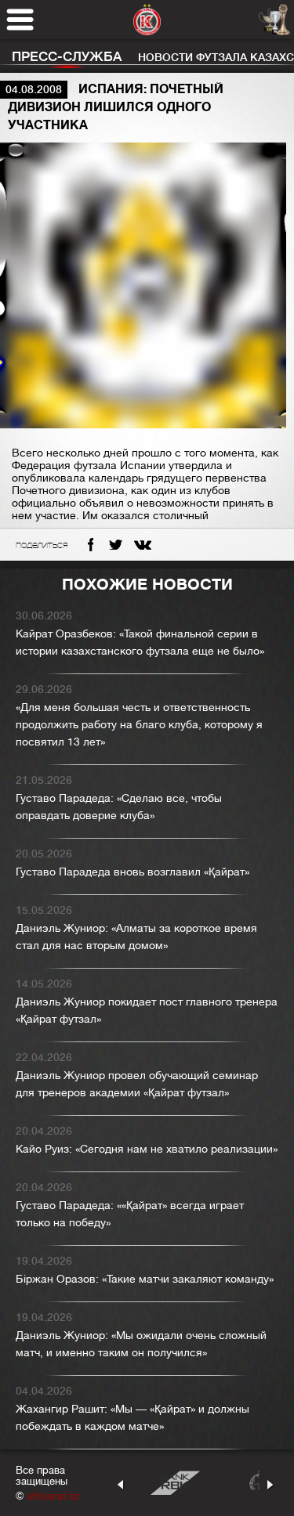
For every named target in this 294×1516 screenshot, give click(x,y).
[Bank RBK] (175, 1482)
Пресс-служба (67, 56)
